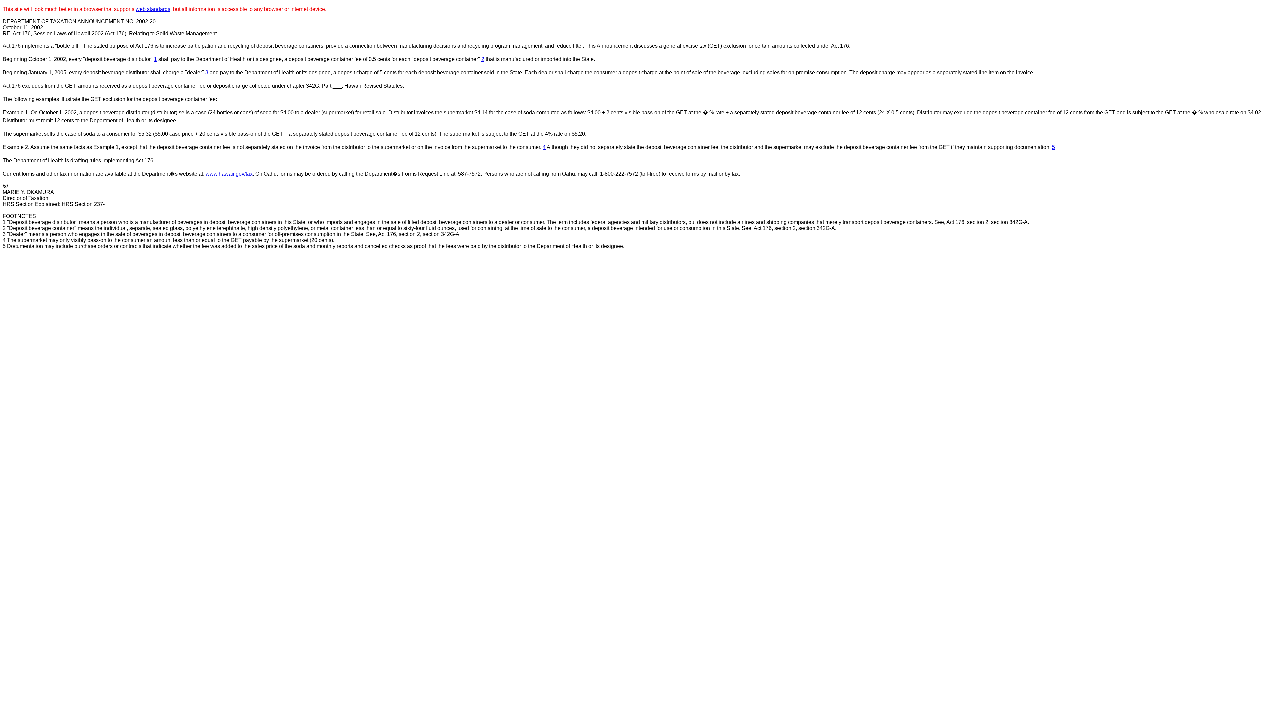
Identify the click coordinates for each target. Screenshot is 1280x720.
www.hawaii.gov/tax (229, 174)
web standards (153, 9)
